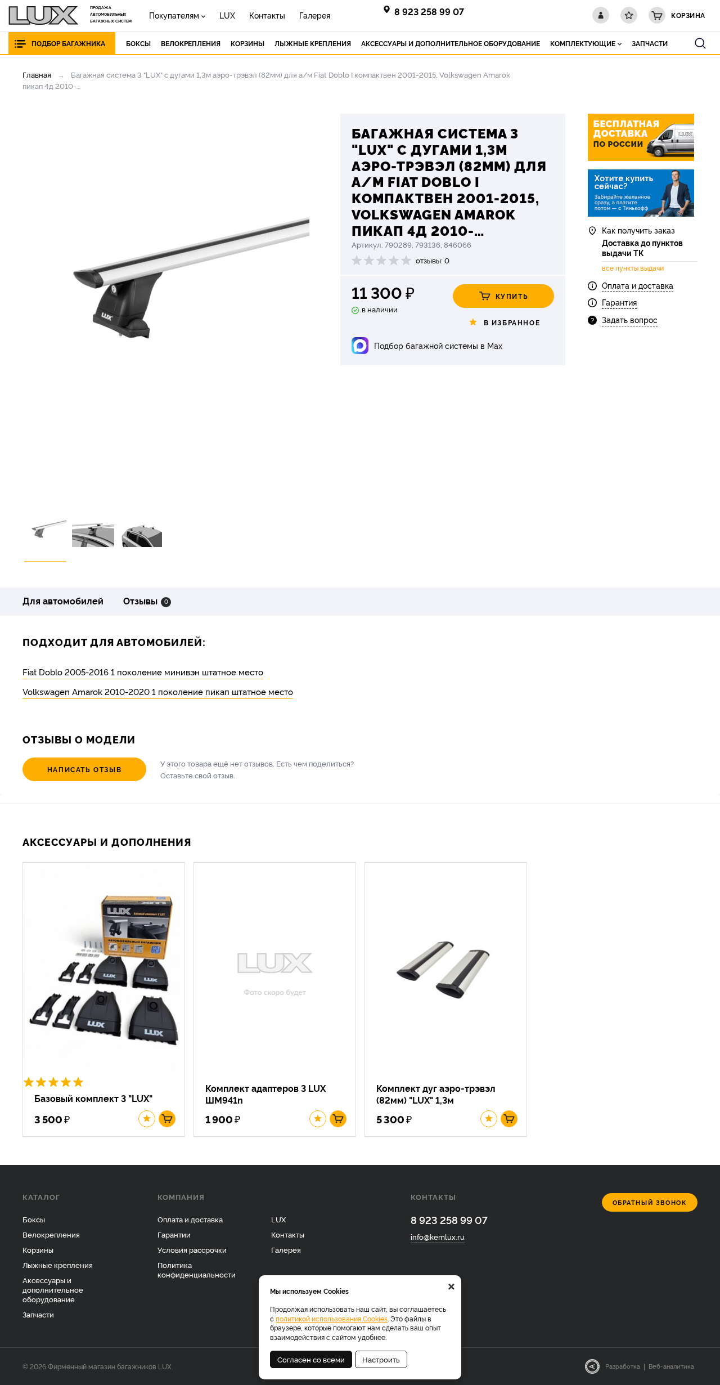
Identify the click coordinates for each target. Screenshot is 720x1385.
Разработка (622, 1366)
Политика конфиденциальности (197, 1269)
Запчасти (38, 1314)
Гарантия (619, 302)
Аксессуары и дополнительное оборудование (52, 1289)
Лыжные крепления (57, 1265)
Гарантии (174, 1234)
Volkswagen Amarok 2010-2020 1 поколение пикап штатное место (157, 691)
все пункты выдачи (633, 267)
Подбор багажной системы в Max (438, 345)
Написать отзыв (84, 769)
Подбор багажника (68, 43)
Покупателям (174, 15)
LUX (227, 15)
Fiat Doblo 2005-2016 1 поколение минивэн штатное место (142, 672)
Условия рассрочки (192, 1249)
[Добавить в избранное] (146, 1118)
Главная (36, 74)
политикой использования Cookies (332, 1318)
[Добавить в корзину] (167, 1118)
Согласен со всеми (311, 1359)
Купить (512, 296)
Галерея (314, 15)
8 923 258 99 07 (429, 11)
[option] (165, 305)
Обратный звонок (650, 1202)
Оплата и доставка (637, 285)
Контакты (267, 15)
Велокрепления (51, 1234)
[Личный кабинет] (600, 15)
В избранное (512, 322)
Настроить (381, 1359)
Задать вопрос (630, 319)
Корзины (37, 1249)
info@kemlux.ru (438, 1236)
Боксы (33, 1219)
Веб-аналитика (671, 1366)
